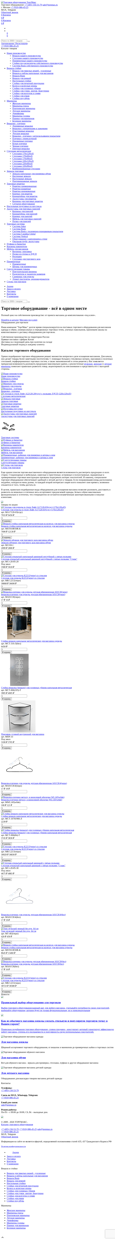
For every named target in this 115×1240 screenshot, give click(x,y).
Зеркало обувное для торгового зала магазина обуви (26, 542)
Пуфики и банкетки (16, 244)
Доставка (11, 291)
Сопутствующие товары (18, 269)
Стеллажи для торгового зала (26, 259)
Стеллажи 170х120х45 (23, 153)
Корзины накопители (17, 246)
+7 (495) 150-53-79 (33, 5)
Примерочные (13, 261)
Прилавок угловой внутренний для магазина (22, 734)
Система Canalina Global (23, 234)
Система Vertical (20, 236)
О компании (13, 296)
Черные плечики (20, 146)
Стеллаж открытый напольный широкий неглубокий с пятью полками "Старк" (39, 559)
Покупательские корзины (24, 271)
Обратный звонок (9, 12)
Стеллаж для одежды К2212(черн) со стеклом (23, 578)
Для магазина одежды (14, 1041)
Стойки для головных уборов (26, 88)
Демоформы (18, 113)
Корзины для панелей (22, 211)
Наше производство (16, 53)
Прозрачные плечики (22, 141)
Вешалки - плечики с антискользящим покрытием (36, 136)
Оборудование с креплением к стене (29, 239)
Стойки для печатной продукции (28, 83)
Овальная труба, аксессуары (25, 241)
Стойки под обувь (21, 98)
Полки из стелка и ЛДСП (24, 254)
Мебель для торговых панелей (26, 219)
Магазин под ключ (28, 320)
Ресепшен (17, 256)
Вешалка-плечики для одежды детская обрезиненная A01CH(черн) (33, 594)
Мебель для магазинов (17, 249)
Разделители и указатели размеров (28, 274)
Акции (10, 286)
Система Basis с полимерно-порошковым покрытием (37, 231)
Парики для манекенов (23, 118)
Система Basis (19, 229)
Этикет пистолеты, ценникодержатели (30, 279)
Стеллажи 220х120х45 (23, 161)
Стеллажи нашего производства (27, 58)
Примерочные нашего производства (29, 61)
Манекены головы (21, 116)
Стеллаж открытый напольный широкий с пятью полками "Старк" (33, 865)
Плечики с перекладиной (24, 138)
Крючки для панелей (22, 216)
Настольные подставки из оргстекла (24, 206)
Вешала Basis (18, 76)
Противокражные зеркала (24, 181)
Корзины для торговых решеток (27, 201)
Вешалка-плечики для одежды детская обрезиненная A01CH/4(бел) (33, 914)
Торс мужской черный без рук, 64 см (18, 931)
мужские (88, 364)
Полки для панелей (21, 221)
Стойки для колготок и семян (26, 93)
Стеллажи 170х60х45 (22, 156)
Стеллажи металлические (19, 151)
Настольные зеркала (22, 179)
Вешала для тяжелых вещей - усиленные (31, 71)
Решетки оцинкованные (23, 191)
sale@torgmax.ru (50, 5)
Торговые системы (16, 224)
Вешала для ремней (21, 78)
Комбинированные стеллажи (26, 168)
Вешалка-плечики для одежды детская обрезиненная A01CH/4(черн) (34, 783)
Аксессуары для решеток (24, 199)
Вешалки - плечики (16, 123)
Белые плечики (19, 143)
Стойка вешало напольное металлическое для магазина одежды (31, 641)
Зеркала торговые (15, 171)
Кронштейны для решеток (24, 196)
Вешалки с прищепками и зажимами (30, 128)
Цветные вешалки (21, 148)
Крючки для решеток (22, 194)
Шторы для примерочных (24, 266)
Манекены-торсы (20, 106)
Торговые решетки (16, 184)
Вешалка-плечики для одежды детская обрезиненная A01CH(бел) (32, 964)
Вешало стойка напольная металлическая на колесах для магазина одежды (36, 526)
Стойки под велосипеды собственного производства (37, 63)
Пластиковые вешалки (23, 131)
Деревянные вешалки (22, 126)
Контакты (11, 294)
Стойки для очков (20, 96)
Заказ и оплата (14, 289)
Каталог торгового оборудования (17, 1124)
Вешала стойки (14, 68)
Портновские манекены (23, 108)
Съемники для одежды (23, 276)
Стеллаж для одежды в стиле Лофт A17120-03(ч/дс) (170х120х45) (32, 510)
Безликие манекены (21, 121)
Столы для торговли (16, 281)
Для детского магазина (15, 1073)
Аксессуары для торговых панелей (23, 209)
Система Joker (19, 226)
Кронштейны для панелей (24, 214)
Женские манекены (21, 103)
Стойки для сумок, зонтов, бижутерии (30, 91)
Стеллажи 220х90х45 (22, 166)
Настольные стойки (21, 81)
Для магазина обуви (13, 1057)
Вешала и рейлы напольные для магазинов (32, 73)
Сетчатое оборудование (23, 204)
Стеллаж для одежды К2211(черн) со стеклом (22, 980)
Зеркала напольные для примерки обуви (31, 173)
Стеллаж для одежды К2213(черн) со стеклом (23, 849)
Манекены (12, 101)
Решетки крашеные (21, 189)
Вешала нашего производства (26, 56)
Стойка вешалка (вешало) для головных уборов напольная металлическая (36, 687)
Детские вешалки (20, 133)
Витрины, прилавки (22, 251)
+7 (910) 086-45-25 (19, 7)
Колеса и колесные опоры (24, 86)
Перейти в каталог (10, 320)
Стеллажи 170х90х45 (22, 158)
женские (98, 364)
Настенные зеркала (21, 176)
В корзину (6, 521)
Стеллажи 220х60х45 (22, 163)
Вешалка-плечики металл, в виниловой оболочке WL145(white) (31, 800)
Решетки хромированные (24, 186)
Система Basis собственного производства (32, 66)
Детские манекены (21, 111)
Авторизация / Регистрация (14, 43)
